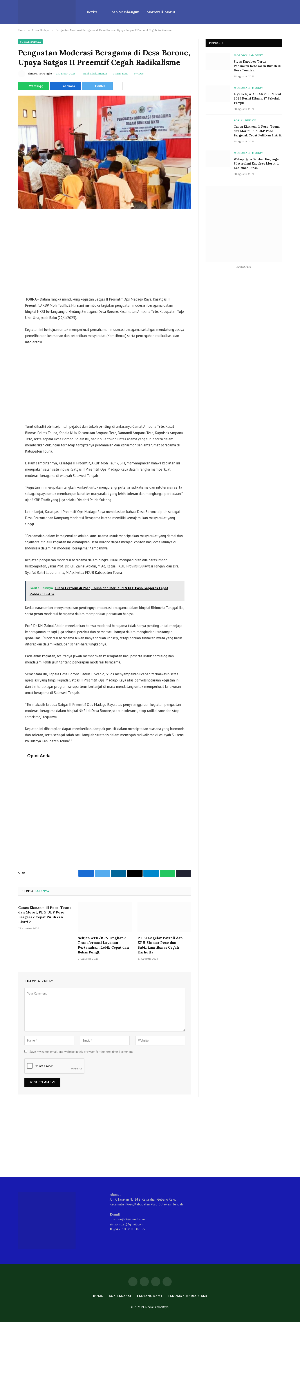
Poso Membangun (124, 12)
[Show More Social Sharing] (118, 86)
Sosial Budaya (30, 41)
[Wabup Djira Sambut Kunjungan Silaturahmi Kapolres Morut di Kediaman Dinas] (218, 158)
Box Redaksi (120, 1296)
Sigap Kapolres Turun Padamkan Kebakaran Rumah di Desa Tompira (257, 66)
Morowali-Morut (161, 12)
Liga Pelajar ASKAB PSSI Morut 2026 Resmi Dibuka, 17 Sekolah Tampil (257, 98)
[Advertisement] (104, 253)
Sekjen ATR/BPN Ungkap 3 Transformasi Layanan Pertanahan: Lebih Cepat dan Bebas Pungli (103, 945)
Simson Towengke (40, 73)
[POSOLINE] (47, 12)
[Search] (280, 12)
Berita (92, 12)
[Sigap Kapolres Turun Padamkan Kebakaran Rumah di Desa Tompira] (218, 61)
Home (98, 1296)
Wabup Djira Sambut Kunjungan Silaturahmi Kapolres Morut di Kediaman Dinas (257, 163)
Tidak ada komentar (94, 73)
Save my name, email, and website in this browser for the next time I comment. (81, 1052)
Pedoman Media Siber (187, 1296)
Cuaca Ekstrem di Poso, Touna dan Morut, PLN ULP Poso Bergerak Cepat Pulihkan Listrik (44, 914)
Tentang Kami (149, 1296)
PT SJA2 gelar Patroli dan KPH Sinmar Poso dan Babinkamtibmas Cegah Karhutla (160, 945)
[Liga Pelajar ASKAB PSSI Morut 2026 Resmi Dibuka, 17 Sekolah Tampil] (218, 93)
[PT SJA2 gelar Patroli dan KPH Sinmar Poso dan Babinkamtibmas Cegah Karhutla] (164, 917)
